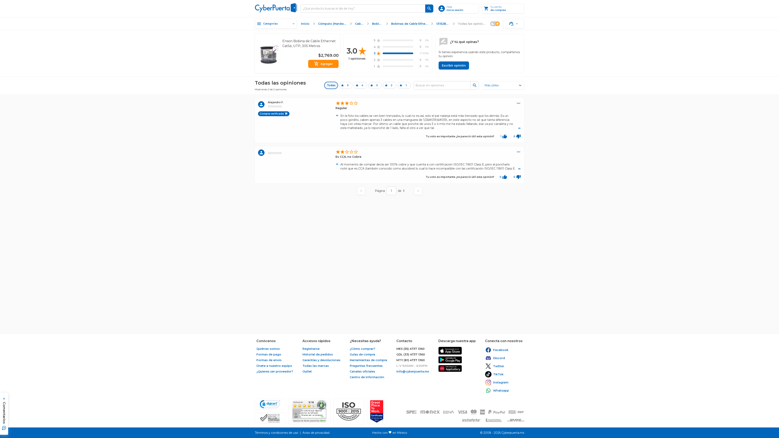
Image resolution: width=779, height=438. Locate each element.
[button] (349, 411)
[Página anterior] (361, 191)
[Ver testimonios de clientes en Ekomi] (309, 411)
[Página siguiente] (418, 191)
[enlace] (450, 351)
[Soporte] (513, 24)
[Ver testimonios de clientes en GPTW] (376, 411)
